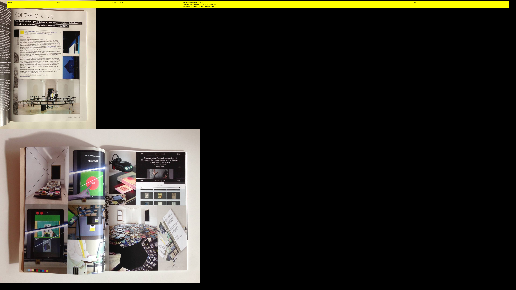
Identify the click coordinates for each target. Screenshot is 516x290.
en (415, 2)
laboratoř (10, 2)
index (59, 2)
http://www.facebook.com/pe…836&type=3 (198, 6)
